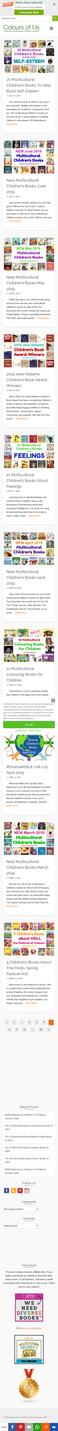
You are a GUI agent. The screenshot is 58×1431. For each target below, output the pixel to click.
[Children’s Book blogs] (29, 1386)
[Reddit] (45, 1427)
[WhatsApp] (37, 1427)
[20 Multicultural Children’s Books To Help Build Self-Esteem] (29, 56)
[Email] (29, 1427)
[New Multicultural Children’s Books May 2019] (29, 253)
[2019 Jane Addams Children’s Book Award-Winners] (29, 350)
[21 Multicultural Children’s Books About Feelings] (29, 451)
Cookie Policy (21, 730)
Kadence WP (42, 1417)
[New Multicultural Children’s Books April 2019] (29, 548)
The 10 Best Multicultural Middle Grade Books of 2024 (28, 1138)
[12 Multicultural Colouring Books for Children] (29, 645)
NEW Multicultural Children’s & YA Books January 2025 (25, 1116)
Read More (12, 124)
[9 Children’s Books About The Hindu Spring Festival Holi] (29, 939)
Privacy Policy (35, 730)
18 (41, 1029)
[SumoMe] (54, 1427)
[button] (29, 7)
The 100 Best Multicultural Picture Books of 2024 (27, 1160)
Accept (29, 724)
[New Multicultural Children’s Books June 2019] (29, 157)
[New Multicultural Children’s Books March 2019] (29, 838)
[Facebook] (12, 1427)
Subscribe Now (29, 12)
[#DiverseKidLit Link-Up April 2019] (29, 742)
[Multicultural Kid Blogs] (29, 1328)
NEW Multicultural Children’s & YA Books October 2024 (25, 1171)
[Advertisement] (29, 1071)
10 (24, 1029)
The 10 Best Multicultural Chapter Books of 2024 (26, 1149)
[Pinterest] (21, 1427)
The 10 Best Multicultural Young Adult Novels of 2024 (29, 1127)
